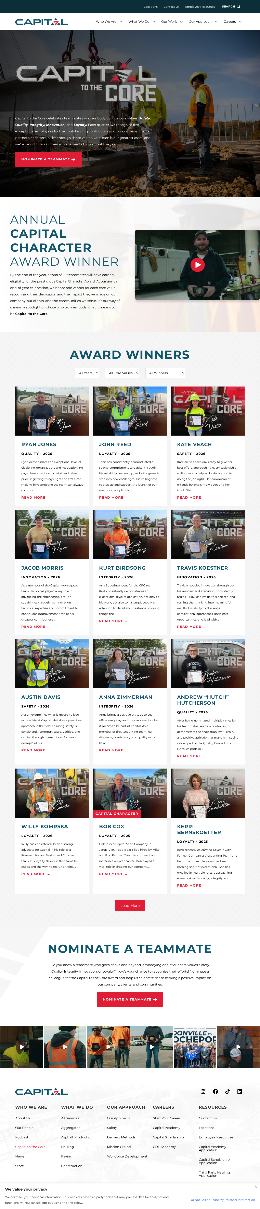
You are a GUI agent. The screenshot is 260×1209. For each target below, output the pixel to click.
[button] (231, 6)
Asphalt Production (77, 1137)
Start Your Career (166, 1118)
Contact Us (171, 7)
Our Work (169, 22)
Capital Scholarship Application (214, 1161)
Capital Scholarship (168, 1137)
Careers (230, 22)
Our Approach (200, 22)
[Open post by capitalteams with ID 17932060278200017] (65, 1047)
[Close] (255, 1186)
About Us (22, 1118)
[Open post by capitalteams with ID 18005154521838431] (195, 1047)
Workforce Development (127, 1156)
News (19, 1156)
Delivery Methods (121, 1137)
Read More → (36, 497)
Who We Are (106, 22)
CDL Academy (164, 1147)
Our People (24, 1128)
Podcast (21, 1137)
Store (19, 1166)
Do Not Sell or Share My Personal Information (222, 1200)
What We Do (138, 22)
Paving (66, 1156)
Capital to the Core (30, 1147)
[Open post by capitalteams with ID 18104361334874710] (108, 1047)
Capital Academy (166, 1128)
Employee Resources (200, 7)
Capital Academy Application (212, 1148)
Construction (71, 1166)
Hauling (67, 1147)
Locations (151, 7)
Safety (112, 1128)
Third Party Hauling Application (214, 1174)
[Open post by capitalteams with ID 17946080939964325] (238, 1047)
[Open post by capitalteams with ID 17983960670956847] (151, 1047)
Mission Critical (119, 1147)
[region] (130, 1196)
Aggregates (70, 1128)
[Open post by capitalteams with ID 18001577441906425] (21, 1047)
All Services (70, 1118)
